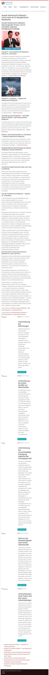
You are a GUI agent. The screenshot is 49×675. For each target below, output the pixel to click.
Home (5, 7)
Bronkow (24, 589)
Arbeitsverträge (34, 7)
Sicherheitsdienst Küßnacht (18, 312)
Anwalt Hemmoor (18, 112)
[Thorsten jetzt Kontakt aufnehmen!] (8, 594)
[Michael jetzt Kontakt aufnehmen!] (8, 381)
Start (2, 11)
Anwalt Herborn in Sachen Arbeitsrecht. (15, 658)
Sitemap (3, 672)
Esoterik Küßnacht (7, 314)
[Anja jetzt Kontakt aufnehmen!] (8, 448)
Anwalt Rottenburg (22, 145)
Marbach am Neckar (24, 443)
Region (10, 7)
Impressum (43, 7)
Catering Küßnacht (17, 310)
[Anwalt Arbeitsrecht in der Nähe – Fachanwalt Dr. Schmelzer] (7, 3)
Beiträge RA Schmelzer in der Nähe (10, 11)
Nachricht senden (22, 372)
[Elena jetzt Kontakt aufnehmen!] (8, 539)
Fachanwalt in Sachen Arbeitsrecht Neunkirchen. (17, 652)
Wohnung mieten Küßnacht (19, 308)
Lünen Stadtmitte (25, 317)
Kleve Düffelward (24, 533)
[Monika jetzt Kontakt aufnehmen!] (8, 322)
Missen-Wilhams (25, 376)
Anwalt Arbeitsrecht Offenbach (17, 75)
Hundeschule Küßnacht (19, 314)
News (15, 7)
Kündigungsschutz (24, 7)
